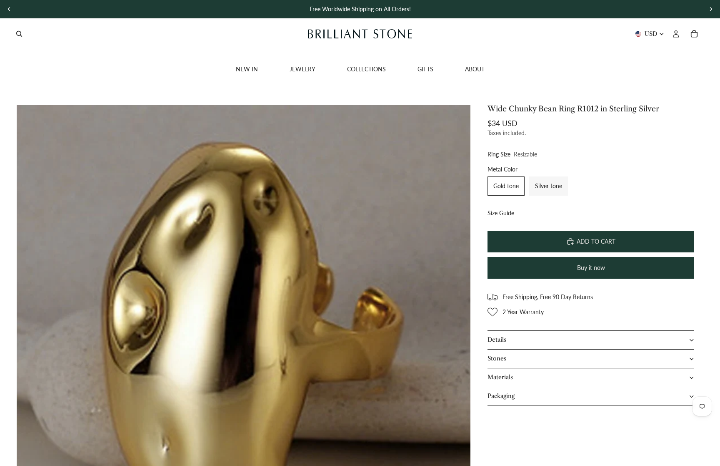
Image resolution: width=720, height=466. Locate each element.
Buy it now (591, 267)
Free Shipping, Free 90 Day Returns (547, 296)
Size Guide (501, 213)
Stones (497, 358)
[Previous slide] (9, 9)
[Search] (19, 34)
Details (497, 339)
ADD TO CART (596, 241)
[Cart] (694, 34)
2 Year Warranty (523, 311)
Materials (500, 377)
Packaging (501, 396)
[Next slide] (711, 9)
